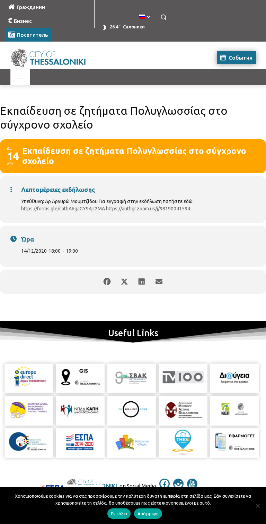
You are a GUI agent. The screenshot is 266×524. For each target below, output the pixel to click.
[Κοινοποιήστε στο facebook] (107, 281)
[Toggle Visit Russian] (20, 77)
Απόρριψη (148, 513)
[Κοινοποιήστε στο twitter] (124, 281)
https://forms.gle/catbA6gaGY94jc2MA (63, 208)
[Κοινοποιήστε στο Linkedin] (141, 281)
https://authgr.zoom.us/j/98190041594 (148, 208)
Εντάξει (119, 513)
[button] (163, 17)
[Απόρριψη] (257, 505)
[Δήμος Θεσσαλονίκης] (52, 57)
